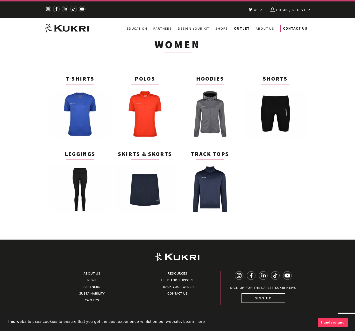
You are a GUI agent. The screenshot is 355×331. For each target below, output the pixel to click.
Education (137, 28)
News (92, 280)
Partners (162, 28)
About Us (265, 28)
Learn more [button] (194, 321)
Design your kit (193, 28)
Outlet (242, 28)
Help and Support (177, 280)
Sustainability (92, 293)
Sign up (263, 298)
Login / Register (292, 10)
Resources (177, 273)
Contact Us (295, 28)
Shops (221, 28)
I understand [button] (333, 322)
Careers (92, 300)
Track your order (177, 286)
